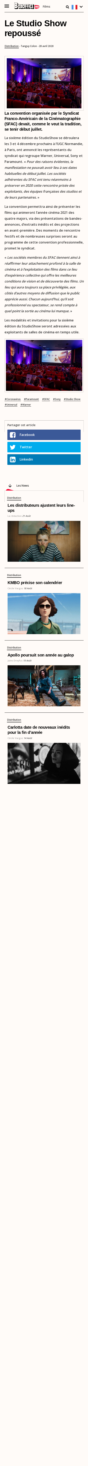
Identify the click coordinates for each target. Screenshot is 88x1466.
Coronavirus (14, 399)
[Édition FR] (78, 7)
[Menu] (7, 6)
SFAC (47, 399)
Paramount (32, 399)
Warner (26, 404)
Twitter (26, 447)
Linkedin (26, 459)
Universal (12, 404)
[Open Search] (67, 7)
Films (46, 6)
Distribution (12, 46)
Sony (58, 399)
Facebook (27, 434)
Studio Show (73, 399)
